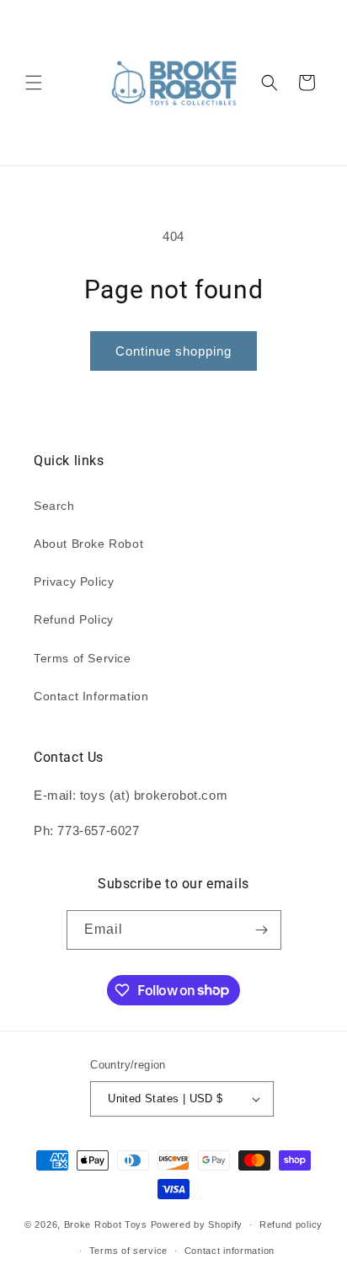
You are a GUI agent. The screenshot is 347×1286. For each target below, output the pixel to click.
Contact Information (91, 696)
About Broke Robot (88, 543)
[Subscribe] (261, 930)
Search (54, 505)
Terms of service (128, 1251)
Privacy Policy (74, 581)
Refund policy (291, 1224)
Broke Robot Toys (105, 1224)
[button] (33, 82)
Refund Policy (74, 619)
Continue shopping (173, 351)
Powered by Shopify (197, 1224)
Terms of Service (82, 658)
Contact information (229, 1251)
